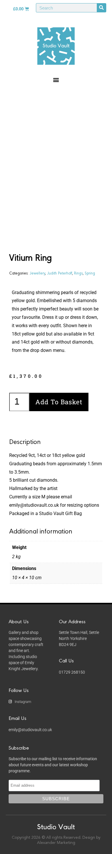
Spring (90, 272)
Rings (78, 272)
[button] (56, 79)
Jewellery (37, 272)
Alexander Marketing (56, 843)
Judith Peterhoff (59, 272)
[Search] (101, 7)
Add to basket (58, 402)
